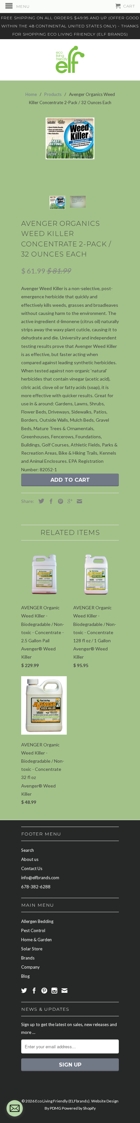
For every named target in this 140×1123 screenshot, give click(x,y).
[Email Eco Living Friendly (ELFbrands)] (64, 990)
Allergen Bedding (37, 921)
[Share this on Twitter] (39, 501)
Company (30, 967)
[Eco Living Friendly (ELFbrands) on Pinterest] (44, 990)
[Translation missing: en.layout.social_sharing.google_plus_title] (68, 501)
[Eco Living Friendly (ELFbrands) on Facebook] (34, 990)
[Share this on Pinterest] (59, 501)
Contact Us (31, 868)
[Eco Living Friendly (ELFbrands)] (70, 59)
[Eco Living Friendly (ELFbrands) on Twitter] (24, 990)
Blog (25, 976)
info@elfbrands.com (40, 877)
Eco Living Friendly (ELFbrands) (62, 1101)
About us (29, 859)
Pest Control (33, 930)
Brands (28, 957)
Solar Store (31, 948)
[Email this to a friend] (78, 501)
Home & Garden (36, 939)
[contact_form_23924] (15, 1108)
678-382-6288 (35, 886)
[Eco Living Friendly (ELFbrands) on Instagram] (54, 990)
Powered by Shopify (79, 1108)
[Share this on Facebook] (49, 501)
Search (27, 850)
